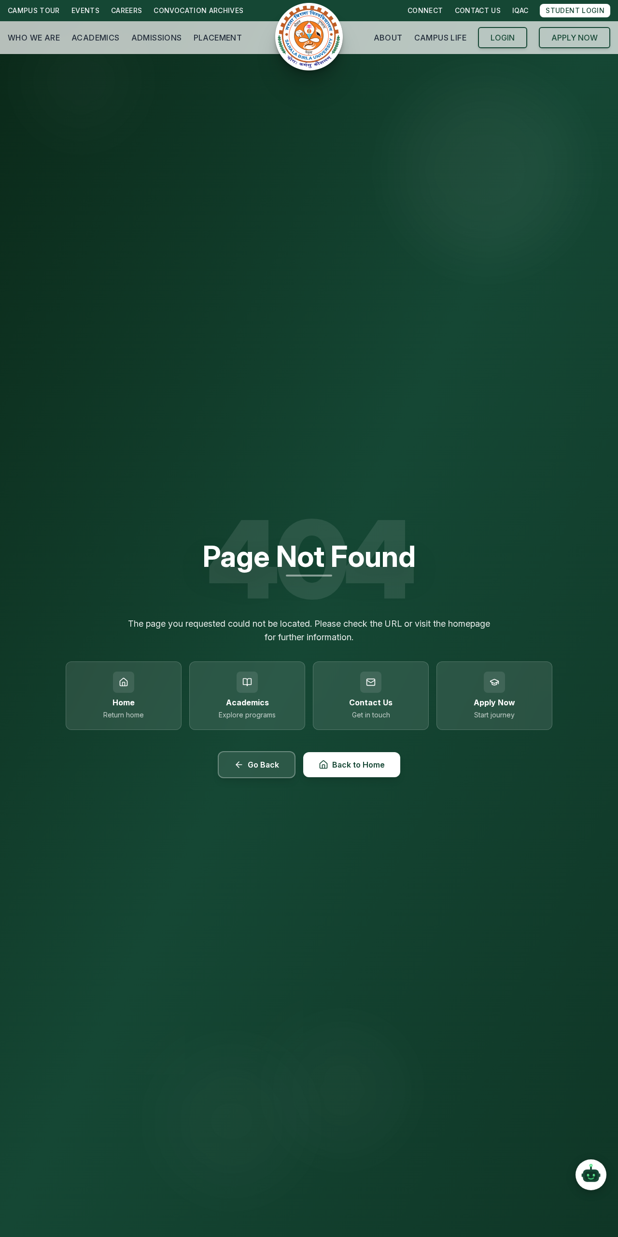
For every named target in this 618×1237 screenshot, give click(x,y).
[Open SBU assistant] (591, 1174)
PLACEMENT (218, 37)
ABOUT (388, 37)
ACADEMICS (95, 37)
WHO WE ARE (34, 37)
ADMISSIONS (156, 37)
